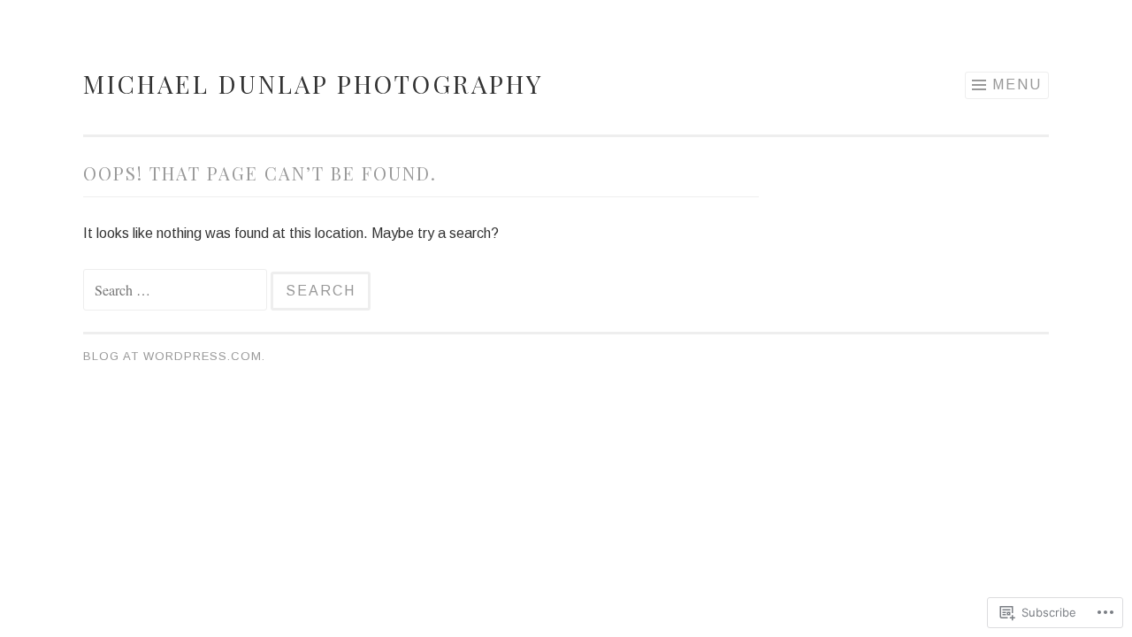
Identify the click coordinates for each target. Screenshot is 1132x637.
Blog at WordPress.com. (174, 356)
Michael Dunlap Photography (313, 83)
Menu (1017, 84)
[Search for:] (177, 290)
